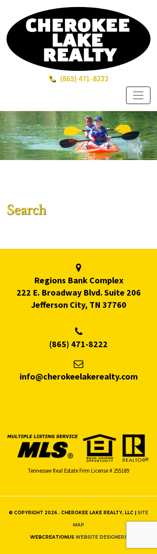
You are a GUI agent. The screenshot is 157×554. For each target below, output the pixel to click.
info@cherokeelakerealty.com (79, 376)
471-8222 (84, 78)
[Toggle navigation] (138, 95)
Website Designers (101, 537)
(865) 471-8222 (78, 343)
